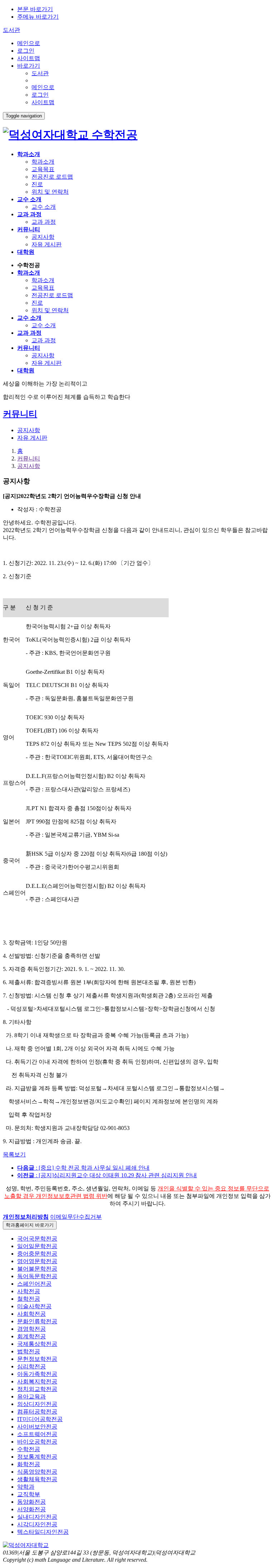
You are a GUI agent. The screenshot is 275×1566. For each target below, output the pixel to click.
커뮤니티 (28, 458)
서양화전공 (31, 1509)
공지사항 (28, 466)
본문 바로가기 (35, 9)
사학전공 (28, 1291)
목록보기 (14, 1154)
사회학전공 (31, 1314)
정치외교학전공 (37, 1389)
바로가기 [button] (28, 66)
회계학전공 (31, 1336)
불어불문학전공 (37, 1269)
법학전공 (28, 1351)
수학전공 (113, 134)
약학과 (25, 1487)
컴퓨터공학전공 (37, 1411)
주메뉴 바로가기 (38, 17)
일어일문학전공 (37, 1246)
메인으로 (28, 43)
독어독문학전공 (37, 1276)
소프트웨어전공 (37, 1434)
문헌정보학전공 (37, 1359)
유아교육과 (31, 1396)
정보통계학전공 (37, 1457)
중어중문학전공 (37, 1254)
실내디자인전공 (37, 1517)
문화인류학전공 (37, 1321)
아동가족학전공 (37, 1374)
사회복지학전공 (37, 1381)
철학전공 (28, 1299)
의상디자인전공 (37, 1404)
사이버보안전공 (37, 1427)
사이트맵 (28, 58)
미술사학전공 (34, 1306)
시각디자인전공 (37, 1524)
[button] (26, 1217)
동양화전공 (31, 1502)
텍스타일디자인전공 (43, 1532)
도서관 (11, 30)
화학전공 (28, 1464)
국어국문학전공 (37, 1239)
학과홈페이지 (30, 1225)
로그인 (25, 51)
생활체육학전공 (37, 1479)
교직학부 (28, 1494)
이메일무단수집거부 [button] (76, 1217)
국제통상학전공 (37, 1344)
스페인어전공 (34, 1284)
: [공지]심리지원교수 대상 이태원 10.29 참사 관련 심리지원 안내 (107, 1175)
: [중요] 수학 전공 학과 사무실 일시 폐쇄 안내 (83, 1168)
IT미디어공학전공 (40, 1419)
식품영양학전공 (37, 1472)
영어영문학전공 (37, 1261)
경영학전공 (31, 1329)
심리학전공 (31, 1366)
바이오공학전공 (37, 1442)
